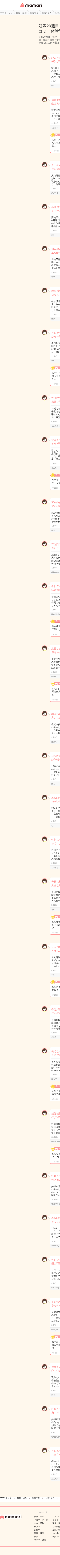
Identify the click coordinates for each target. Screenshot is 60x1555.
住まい (37, 1526)
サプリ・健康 (40, 1540)
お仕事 (37, 1530)
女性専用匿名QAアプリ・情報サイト (30, 7)
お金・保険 (39, 1523)
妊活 (36, 1536)
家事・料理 (39, 1533)
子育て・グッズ (41, 1520)
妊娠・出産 (39, 1516)
